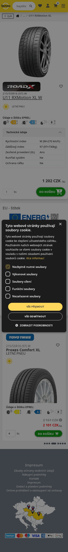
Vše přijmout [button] (35, 306)
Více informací (35, 258)
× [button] (60, 224)
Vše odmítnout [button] (35, 316)
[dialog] (34, 276)
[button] (34, 325)
